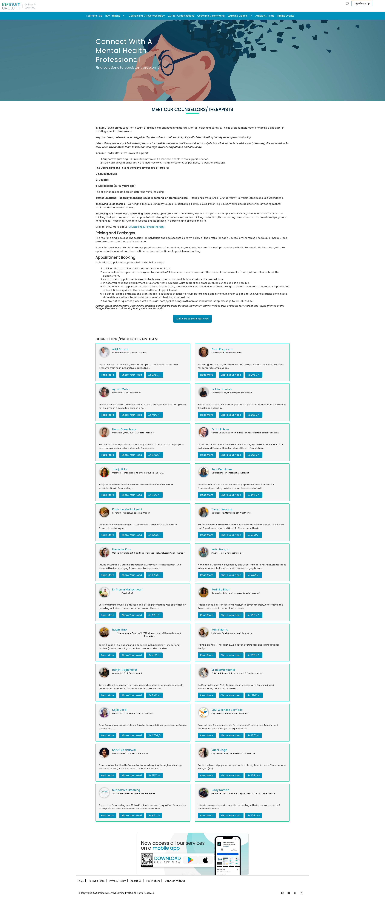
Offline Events (285, 15)
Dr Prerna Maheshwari (127, 589)
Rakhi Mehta (219, 629)
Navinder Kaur (121, 549)
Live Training (112, 15)
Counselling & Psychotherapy (147, 15)
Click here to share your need (192, 318)
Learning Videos (237, 15)
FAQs (81, 880)
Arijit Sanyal (120, 349)
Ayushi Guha (120, 389)
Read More (107, 375)
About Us (136, 880)
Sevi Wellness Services (227, 710)
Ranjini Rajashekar (124, 670)
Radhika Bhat (220, 589)
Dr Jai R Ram (220, 429)
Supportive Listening (126, 790)
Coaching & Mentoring (211, 15)
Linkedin (289, 893)
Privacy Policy (117, 880)
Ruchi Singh (219, 750)
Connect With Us (175, 880)
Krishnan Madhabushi (127, 509)
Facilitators (153, 880)
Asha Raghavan (222, 349)
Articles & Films (264, 15)
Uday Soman (220, 790)
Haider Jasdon (221, 389)
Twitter (295, 893)
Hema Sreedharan (124, 429)
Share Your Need (132, 375)
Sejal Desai (119, 710)
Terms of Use (97, 880)
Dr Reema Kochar (223, 670)
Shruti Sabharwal (124, 750)
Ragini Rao (119, 629)
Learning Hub (94, 15)
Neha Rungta (220, 549)
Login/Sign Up (362, 3)
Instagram (301, 893)
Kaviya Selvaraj (221, 509)
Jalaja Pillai (119, 469)
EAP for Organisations (181, 15)
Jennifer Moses (221, 469)
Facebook (282, 893)
